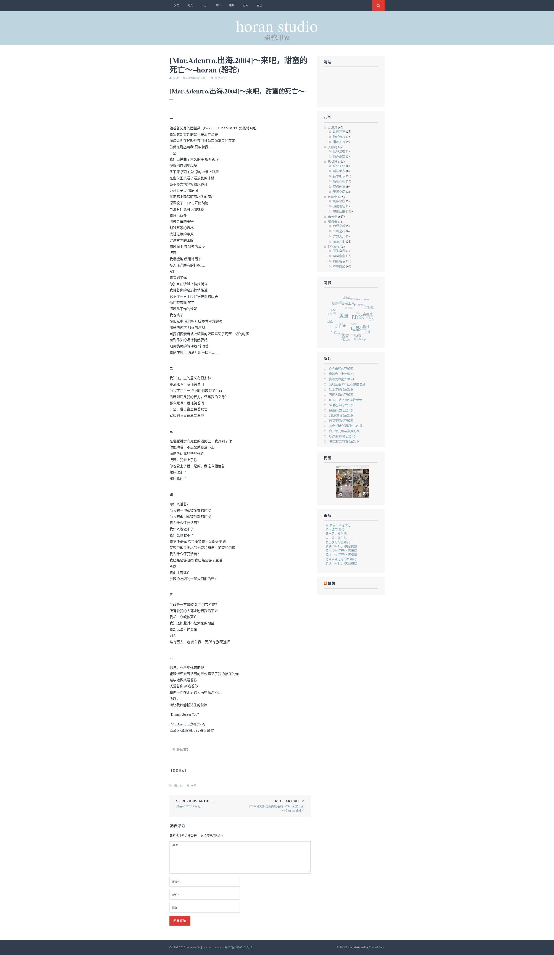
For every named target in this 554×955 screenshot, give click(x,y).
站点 (348, 331)
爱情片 (352, 298)
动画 (330, 318)
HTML (372, 312)
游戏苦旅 (339, 137)
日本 (331, 308)
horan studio (277, 25)
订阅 (245, 5)
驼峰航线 (339, 266)
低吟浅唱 (339, 151)
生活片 (333, 329)
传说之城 (339, 226)
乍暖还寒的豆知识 (341, 405)
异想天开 (339, 236)
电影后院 (339, 211)
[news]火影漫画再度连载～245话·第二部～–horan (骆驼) (276, 806)
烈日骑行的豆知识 (341, 415)
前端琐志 (339, 171)
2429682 (342, 947)
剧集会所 (339, 201)
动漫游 (332, 127)
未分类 (178, 785)
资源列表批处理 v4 (341, 379)
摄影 (342, 337)
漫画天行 (339, 142)
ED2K (359, 323)
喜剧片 (369, 321)
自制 (218, 5)
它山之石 (339, 231)
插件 (339, 300)
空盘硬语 (339, 186)
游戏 (354, 339)
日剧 (360, 327)
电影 (354, 333)
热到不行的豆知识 (341, 420)
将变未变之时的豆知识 (344, 441)
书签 (193, 785)
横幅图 (368, 318)
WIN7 (351, 319)
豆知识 (357, 298)
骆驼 (176, 5)
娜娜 (332, 583)
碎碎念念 (339, 256)
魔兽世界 (351, 304)
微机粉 (332, 161)
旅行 (335, 306)
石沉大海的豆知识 (341, 394)
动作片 (340, 327)
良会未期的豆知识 (341, 369)
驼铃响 (332, 246)
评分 (204, 5)
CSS (337, 309)
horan (175, 77)
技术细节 (339, 176)
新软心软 (339, 181)
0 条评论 (220, 77)
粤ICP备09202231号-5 (238, 947)
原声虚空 (339, 156)
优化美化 (339, 166)
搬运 (366, 306)
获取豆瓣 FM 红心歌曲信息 (347, 384)
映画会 (332, 197)
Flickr (362, 310)
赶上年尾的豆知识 (341, 389)
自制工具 (352, 306)
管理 (259, 5)
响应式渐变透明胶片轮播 (345, 426)
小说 (364, 334)
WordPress (366, 302)
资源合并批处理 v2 (341, 374)
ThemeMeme (377, 947)
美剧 (371, 324)
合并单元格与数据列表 (344, 431)
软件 (365, 332)
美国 (345, 319)
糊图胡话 (339, 261)
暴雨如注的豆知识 (341, 410)
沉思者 (332, 222)
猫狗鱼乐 (339, 251)
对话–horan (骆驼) (195, 803)
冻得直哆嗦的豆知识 (342, 436)
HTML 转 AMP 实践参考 (345, 400)
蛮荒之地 (339, 241)
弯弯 (339, 316)
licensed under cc (213, 947)
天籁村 (332, 147)
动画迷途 (339, 131)
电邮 (231, 5)
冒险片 (344, 298)
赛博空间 (339, 192)
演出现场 (339, 206)
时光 (190, 5)
